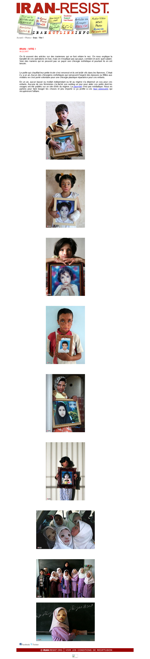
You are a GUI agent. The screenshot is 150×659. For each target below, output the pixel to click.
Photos (28, 38)
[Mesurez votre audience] (75, 657)
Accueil (20, 38)
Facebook (26, 645)
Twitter (36, 645)
